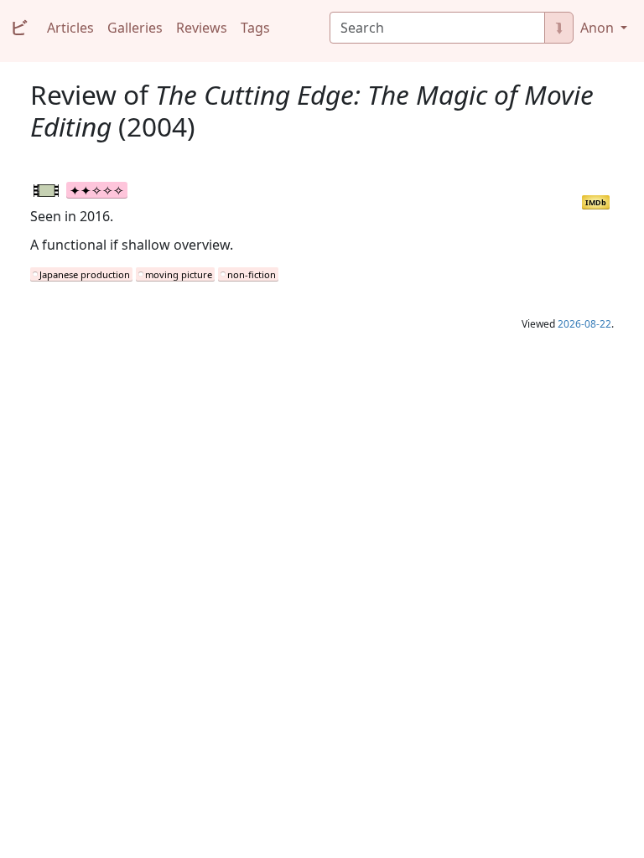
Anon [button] (598, 27)
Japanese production (84, 274)
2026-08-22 (584, 324)
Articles (70, 27)
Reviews (201, 27)
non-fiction (251, 274)
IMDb (595, 202)
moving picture (178, 274)
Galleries (135, 27)
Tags (255, 27)
